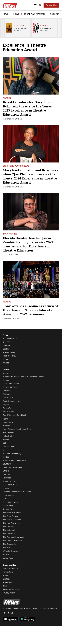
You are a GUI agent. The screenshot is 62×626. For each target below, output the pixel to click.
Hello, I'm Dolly (9, 436)
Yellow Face (8, 558)
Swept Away (8, 506)
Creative (6, 345)
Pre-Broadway (9, 352)
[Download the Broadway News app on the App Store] (10, 619)
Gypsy (5, 418)
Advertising (8, 582)
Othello (6, 471)
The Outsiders (9, 533)
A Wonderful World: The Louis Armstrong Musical (23, 377)
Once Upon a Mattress (12, 467)
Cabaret (6, 391)
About (5, 575)
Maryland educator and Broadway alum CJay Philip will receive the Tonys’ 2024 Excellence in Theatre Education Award (30, 176)
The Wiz (6, 547)
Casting (6, 349)
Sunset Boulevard (10, 502)
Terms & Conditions (11, 589)
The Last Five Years (11, 523)
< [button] (2, 28)
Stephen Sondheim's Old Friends (17, 492)
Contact (6, 579)
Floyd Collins (8, 412)
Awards (7, 98)
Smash (6, 488)
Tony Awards (10, 234)
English (6, 405)
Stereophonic (8, 495)
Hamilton (6, 425)
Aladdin (6, 380)
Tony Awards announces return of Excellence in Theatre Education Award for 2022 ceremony (30, 310)
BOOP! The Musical (11, 384)
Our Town (7, 474)
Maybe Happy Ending (12, 453)
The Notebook (9, 530)
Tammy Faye (8, 509)
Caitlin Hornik (11, 255)
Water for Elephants (11, 551)
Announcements (10, 338)
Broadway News (11, 319)
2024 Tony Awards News (16, 166)
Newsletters (8, 572)
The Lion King (9, 527)
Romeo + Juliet (9, 481)
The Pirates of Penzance (13, 537)
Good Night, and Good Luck (14, 415)
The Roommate (9, 544)
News (6, 14)
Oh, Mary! (7, 464)
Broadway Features (34, 14)
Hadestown (8, 422)
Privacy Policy (9, 593)
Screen (6, 359)
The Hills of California (12, 520)
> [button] (59, 28)
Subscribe (51, 5)
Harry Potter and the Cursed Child (17, 429)
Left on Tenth (8, 446)
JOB (4, 443)
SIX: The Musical (10, 485)
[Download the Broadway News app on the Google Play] (27, 619)
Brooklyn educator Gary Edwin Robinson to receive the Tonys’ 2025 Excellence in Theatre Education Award (28, 108)
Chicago (6, 394)
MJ (4, 450)
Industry (6, 342)
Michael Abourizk (12, 119)
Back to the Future (10, 387)
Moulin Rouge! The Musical (14, 460)
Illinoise (6, 439)
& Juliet (6, 373)
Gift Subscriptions (10, 568)
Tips (5, 586)
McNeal (6, 457)
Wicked (6, 554)
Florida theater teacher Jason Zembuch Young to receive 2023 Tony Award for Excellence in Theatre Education (28, 244)
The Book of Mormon (12, 513)
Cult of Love (8, 398)
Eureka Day (7, 408)
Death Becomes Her (11, 401)
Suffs (5, 499)
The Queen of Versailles (13, 540)
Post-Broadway (9, 356)
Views (16, 14)
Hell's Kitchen (8, 432)
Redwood (7, 478)
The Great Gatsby (10, 516)
